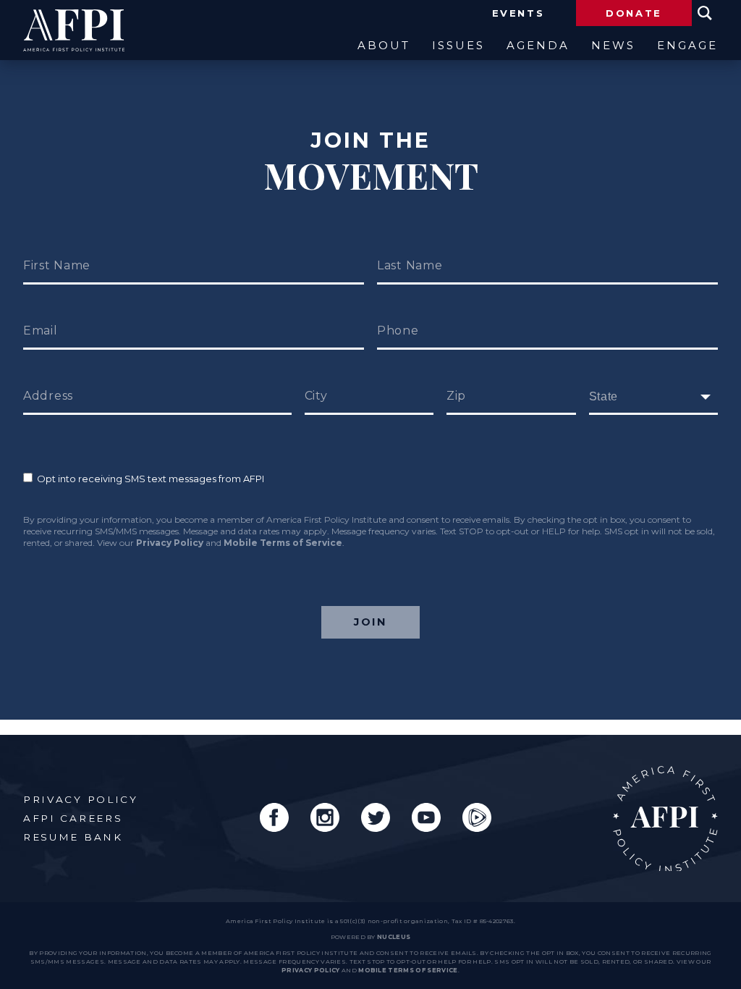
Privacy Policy (169, 542)
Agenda (538, 46)
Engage (687, 46)
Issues (458, 46)
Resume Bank (73, 837)
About (383, 46)
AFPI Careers (72, 818)
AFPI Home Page (665, 818)
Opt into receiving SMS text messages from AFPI (148, 478)
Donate (634, 13)
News (613, 46)
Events (518, 13)
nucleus (393, 936)
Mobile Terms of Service (283, 542)
